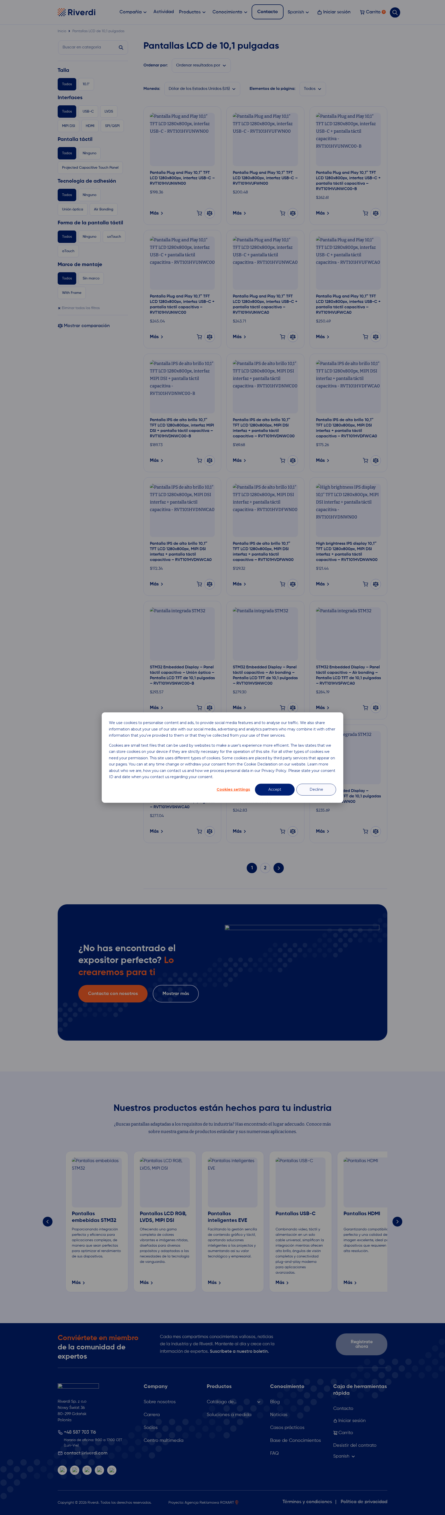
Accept (274, 789)
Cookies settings (233, 789)
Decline (316, 789)
